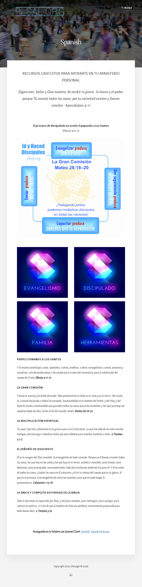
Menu (128, 8)
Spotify (85, 531)
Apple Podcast (100, 531)
